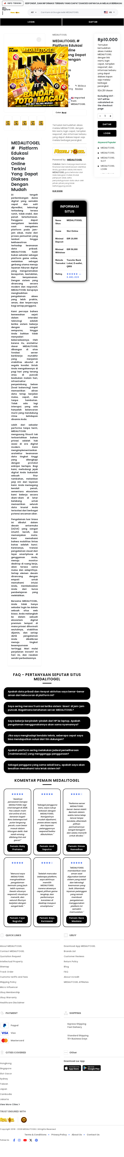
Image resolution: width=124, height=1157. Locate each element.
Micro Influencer (9, 987)
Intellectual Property (11, 961)
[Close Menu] (2, 13)
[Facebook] (14, 1140)
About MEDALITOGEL (11, 946)
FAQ (66, 971)
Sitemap (4, 966)
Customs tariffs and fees (14, 976)
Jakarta (4, 1099)
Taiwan (4, 1083)
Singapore (5, 1068)
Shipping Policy (8, 982)
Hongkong (5, 1063)
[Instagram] (19, 1140)
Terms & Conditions (35, 1134)
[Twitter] (30, 1140)
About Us (77, 1134)
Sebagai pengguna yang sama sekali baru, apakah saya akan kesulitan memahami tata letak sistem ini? (46, 766)
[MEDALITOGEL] (15, 12)
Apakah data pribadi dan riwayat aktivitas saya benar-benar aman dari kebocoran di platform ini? (46, 693)
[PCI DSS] (7, 1120)
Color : (61, 112)
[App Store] (73, 1069)
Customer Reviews (74, 956)
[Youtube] (25, 1140)
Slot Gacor (6, 1073)
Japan (3, 1089)
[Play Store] (92, 1069)
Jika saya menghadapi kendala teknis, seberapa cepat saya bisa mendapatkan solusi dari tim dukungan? (45, 737)
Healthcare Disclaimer (12, 1002)
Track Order (6, 971)
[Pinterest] (36, 1140)
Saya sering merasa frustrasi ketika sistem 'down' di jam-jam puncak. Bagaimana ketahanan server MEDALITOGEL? (46, 708)
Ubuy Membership (10, 992)
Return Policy (71, 961)
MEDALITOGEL (59, 34)
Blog (66, 966)
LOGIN (31, 21)
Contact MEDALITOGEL (12, 951)
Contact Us (93, 1134)
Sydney (4, 1078)
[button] (38, 39)
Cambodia (6, 1094)
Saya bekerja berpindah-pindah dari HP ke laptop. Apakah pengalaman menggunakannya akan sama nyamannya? (44, 722)
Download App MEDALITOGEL (79, 946)
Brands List (70, 951)
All (32, 12)
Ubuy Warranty (8, 997)
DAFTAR (93, 21)
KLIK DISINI (57, 191)
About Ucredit (71, 976)
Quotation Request (10, 956)
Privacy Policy (59, 1134)
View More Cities (9, 1104)
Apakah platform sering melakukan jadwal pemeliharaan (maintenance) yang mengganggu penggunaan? (43, 752)
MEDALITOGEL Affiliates (76, 982)
